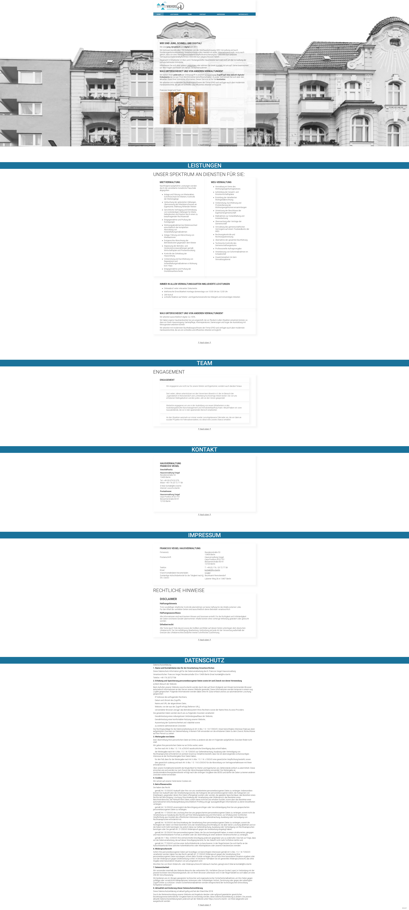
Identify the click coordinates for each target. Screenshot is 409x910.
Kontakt (219, 65)
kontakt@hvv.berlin (212, 570)
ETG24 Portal (210, 75)
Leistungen (192, 65)
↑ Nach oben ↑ (204, 145)
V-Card (207, 573)
